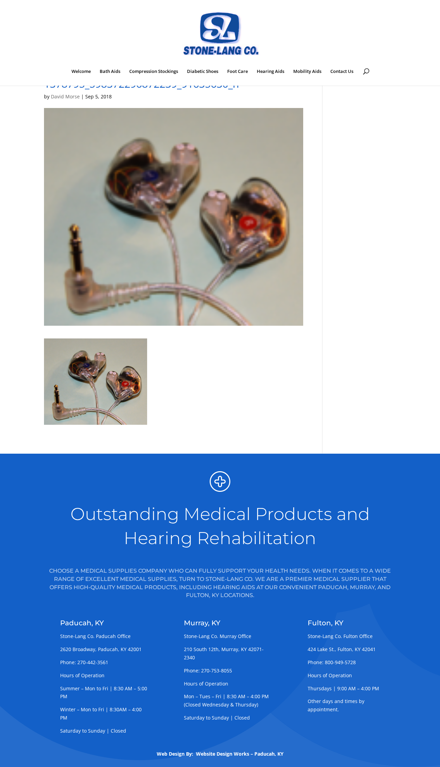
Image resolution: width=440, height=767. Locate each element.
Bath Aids (110, 71)
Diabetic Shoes (202, 71)
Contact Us (341, 71)
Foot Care (237, 71)
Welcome (81, 71)
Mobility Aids (307, 71)
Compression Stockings (153, 71)
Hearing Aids (270, 71)
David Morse (65, 96)
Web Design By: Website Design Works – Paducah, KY (220, 753)
